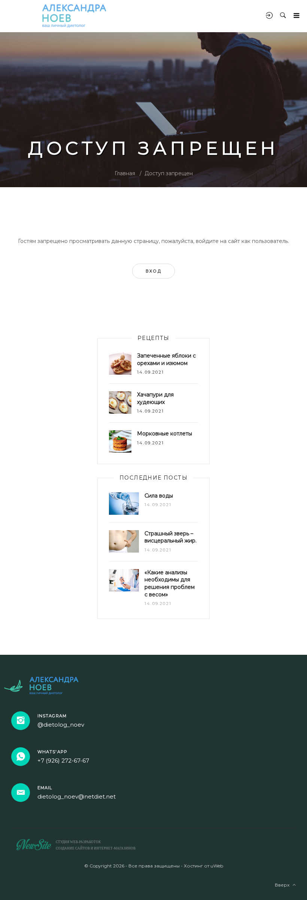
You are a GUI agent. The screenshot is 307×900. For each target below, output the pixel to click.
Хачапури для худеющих (155, 398)
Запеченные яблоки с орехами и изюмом (166, 359)
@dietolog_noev (60, 724)
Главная (125, 173)
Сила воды (159, 495)
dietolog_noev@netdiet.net (76, 796)
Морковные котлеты (164, 433)
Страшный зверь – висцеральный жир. (171, 537)
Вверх (284, 885)
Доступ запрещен (169, 173)
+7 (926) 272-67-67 (63, 760)
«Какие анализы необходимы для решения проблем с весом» (170, 583)
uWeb (216, 866)
